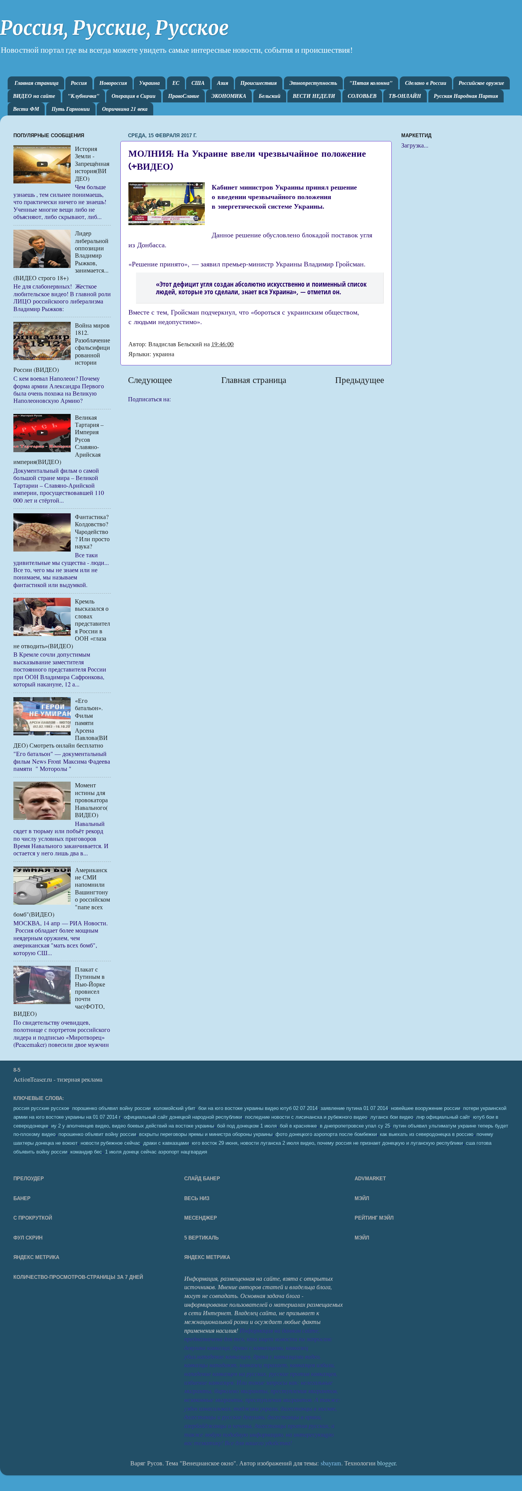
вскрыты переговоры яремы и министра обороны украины (205, 1134)
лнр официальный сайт (443, 1117)
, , (327, 1142)
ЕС (175, 83)
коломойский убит (174, 1108)
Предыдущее (359, 379)
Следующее (150, 379)
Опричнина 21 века (125, 109)
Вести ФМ (26, 109)
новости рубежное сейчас (110, 1143)
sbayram (331, 1463)
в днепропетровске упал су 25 (355, 1126)
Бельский (269, 96)
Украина (149, 83)
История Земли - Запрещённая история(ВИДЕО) (92, 163)
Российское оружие (481, 83)
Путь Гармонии (71, 109)
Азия (222, 83)
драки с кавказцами (166, 1143)
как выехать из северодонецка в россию (426, 1134)
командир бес (86, 1152)
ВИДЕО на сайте (34, 96)
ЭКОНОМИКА (228, 96)
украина (163, 354)
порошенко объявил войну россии (111, 1108)
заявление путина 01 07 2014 (354, 1108)
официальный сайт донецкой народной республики (183, 1117)
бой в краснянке (298, 1126)
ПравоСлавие (183, 96)
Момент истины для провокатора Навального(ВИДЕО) (91, 800)
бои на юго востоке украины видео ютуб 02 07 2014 (258, 1108)
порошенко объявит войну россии (97, 1134)
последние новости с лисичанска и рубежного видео (306, 1117)
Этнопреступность (313, 83)
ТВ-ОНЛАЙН (405, 96)
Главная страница (36, 83)
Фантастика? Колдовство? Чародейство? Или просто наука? (92, 532)
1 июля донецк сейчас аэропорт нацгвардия (156, 1152)
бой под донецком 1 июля (247, 1126)
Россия (79, 83)
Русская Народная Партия (466, 96)
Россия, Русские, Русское (114, 28)
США (197, 83)
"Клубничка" (83, 96)
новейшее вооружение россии (425, 1108)
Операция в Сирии (134, 96)
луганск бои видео (391, 1117)
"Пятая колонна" (370, 83)
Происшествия (258, 83)
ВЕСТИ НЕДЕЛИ (314, 96)
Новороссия (113, 83)
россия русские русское (41, 1108)
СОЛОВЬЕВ (362, 96)
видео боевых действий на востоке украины (163, 1126)
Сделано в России (425, 83)
